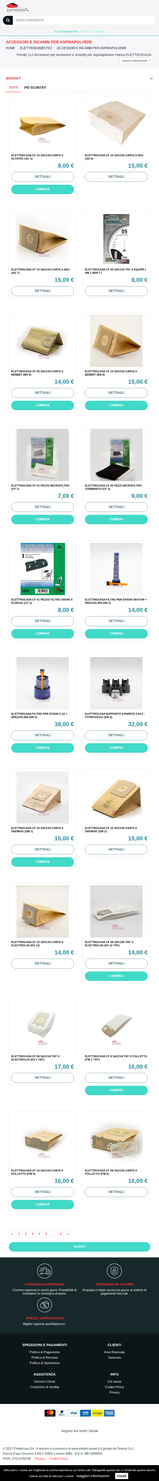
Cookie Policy (114, 1387)
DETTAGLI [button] (42, 176)
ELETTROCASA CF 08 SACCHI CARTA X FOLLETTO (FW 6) (111, 1172)
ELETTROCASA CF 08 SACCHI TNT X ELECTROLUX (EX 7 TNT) (35, 1058)
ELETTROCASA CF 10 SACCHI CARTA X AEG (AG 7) (40, 271)
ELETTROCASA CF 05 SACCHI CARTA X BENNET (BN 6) (37, 373)
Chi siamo (114, 1381)
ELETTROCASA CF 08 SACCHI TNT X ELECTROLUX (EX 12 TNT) (109, 943)
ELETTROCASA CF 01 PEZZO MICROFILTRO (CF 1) (40, 487)
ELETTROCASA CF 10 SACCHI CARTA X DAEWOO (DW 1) (37, 829)
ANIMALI (99, 31)
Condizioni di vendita (44, 1387)
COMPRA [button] (43, 189)
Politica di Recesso (44, 1357)
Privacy (114, 1392)
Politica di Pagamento (44, 1352)
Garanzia (114, 1357)
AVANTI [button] (79, 1246)
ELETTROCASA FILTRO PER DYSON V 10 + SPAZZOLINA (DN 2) (39, 715)
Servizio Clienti (44, 1381)
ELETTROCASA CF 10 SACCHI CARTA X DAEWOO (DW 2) (111, 829)
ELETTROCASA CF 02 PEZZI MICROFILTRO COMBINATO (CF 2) (113, 487)
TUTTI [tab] (13, 87)
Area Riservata (114, 1352)
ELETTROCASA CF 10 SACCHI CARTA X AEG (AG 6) (114, 157)
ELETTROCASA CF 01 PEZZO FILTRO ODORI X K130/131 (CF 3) (42, 601)
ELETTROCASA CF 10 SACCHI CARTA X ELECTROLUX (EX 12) (37, 943)
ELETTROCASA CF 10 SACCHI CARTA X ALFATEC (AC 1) (37, 157)
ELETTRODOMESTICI (66, 31)
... (53, 1234)
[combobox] (136, 60)
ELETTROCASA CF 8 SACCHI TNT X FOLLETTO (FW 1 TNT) (116, 1058)
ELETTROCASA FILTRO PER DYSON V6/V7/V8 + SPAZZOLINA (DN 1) (116, 601)
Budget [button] (13, 78)
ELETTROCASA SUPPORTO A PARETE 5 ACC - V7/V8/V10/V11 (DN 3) (115, 715)
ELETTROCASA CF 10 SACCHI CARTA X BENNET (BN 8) (111, 373)
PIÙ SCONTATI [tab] (35, 87)
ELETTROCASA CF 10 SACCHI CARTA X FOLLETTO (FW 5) (37, 1172)
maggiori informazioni (92, 1476)
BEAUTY (86, 31)
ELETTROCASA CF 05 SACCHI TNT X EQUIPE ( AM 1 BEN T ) (115, 271)
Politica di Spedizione (45, 1363)
